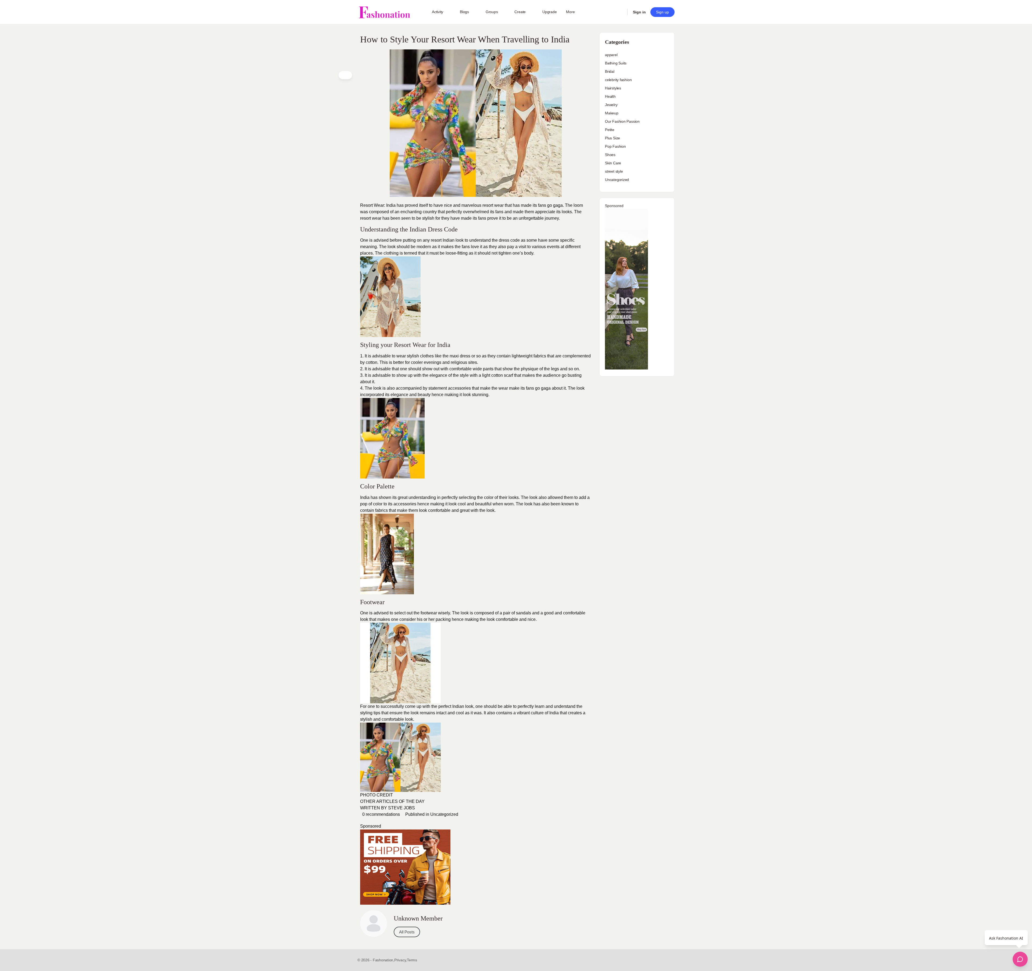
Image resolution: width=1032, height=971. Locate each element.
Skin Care (613, 163)
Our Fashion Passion (622, 121)
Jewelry (611, 105)
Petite (609, 130)
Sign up (662, 12)
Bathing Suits (615, 63)
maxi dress (460, 356)
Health (610, 96)
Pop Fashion (615, 146)
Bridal (609, 71)
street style (614, 171)
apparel (611, 55)
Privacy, (400, 960)
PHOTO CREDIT (376, 795)
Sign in (639, 12)
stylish (428, 218)
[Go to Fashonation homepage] (384, 12)
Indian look (453, 240)
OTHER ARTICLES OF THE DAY (392, 801)
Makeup (611, 113)
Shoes (610, 155)
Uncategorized (444, 814)
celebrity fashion (618, 80)
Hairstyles (613, 88)
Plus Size (612, 138)
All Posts (407, 932)
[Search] (619, 12)
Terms (412, 960)
